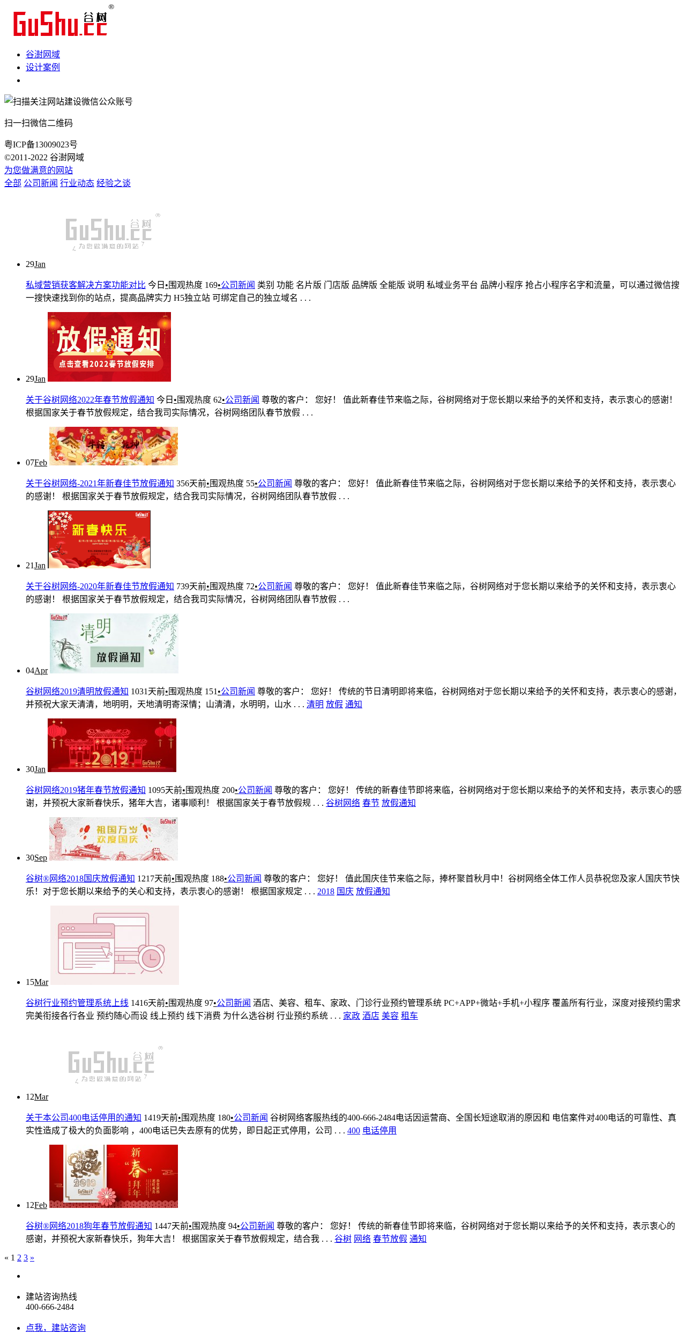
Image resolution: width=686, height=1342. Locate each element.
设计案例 (43, 67)
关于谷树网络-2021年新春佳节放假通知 (100, 483)
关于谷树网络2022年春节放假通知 (90, 399)
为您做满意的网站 (38, 170)
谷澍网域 (43, 54)
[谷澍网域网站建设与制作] (61, 33)
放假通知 (399, 802)
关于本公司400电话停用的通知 (83, 1117)
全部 (12, 183)
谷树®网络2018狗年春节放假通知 (89, 1225)
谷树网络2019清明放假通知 (77, 691)
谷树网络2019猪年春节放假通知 (86, 790)
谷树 (343, 1238)
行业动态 (77, 183)
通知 (353, 704)
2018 (325, 891)
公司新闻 (41, 183)
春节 (370, 802)
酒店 (370, 1015)
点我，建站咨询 (56, 1327)
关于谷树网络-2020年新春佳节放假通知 (100, 586)
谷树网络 (343, 802)
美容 (390, 1015)
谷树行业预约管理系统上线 (77, 1002)
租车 (409, 1015)
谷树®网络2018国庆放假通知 (80, 878)
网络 (362, 1238)
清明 (315, 704)
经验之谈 (113, 183)
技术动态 (43, 80)
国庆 (345, 891)
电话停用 (379, 1130)
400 (353, 1130)
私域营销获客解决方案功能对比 (86, 285)
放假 (334, 704)
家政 (351, 1015)
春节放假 (390, 1238)
